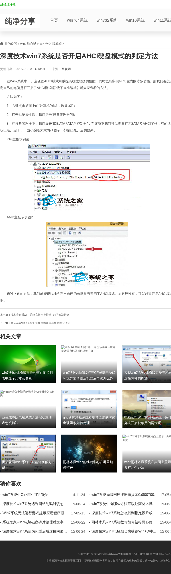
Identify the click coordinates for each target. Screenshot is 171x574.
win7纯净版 (8, 4)
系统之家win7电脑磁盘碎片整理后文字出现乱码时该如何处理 (35, 522)
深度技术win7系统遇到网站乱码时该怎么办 (35, 504)
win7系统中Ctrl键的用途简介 (25, 495)
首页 (54, 20)
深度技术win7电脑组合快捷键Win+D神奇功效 (125, 531)
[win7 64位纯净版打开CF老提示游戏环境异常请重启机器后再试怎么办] (89, 348)
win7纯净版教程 (51, 44)
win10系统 (135, 20)
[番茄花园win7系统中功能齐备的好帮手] (28, 453)
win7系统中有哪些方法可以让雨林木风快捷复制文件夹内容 (125, 504)
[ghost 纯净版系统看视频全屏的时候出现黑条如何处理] (89, 408)
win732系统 (107, 20)
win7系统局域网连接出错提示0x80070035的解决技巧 (125, 495)
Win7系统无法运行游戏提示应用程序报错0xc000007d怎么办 (35, 513)
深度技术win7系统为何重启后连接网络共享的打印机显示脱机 (35, 531)
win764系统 (77, 20)
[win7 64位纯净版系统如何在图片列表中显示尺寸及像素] (28, 364)
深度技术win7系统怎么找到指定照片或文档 (125, 513)
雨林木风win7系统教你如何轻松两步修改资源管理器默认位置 (125, 522)
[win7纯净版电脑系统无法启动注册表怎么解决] (28, 393)
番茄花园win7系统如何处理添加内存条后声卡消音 (40, 323)
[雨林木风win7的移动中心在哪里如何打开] (89, 453)
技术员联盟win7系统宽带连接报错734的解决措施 (40, 314)
